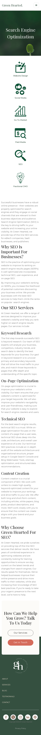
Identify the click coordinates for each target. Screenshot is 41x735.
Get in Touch (20, 642)
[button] (36, 5)
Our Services (20, 633)
